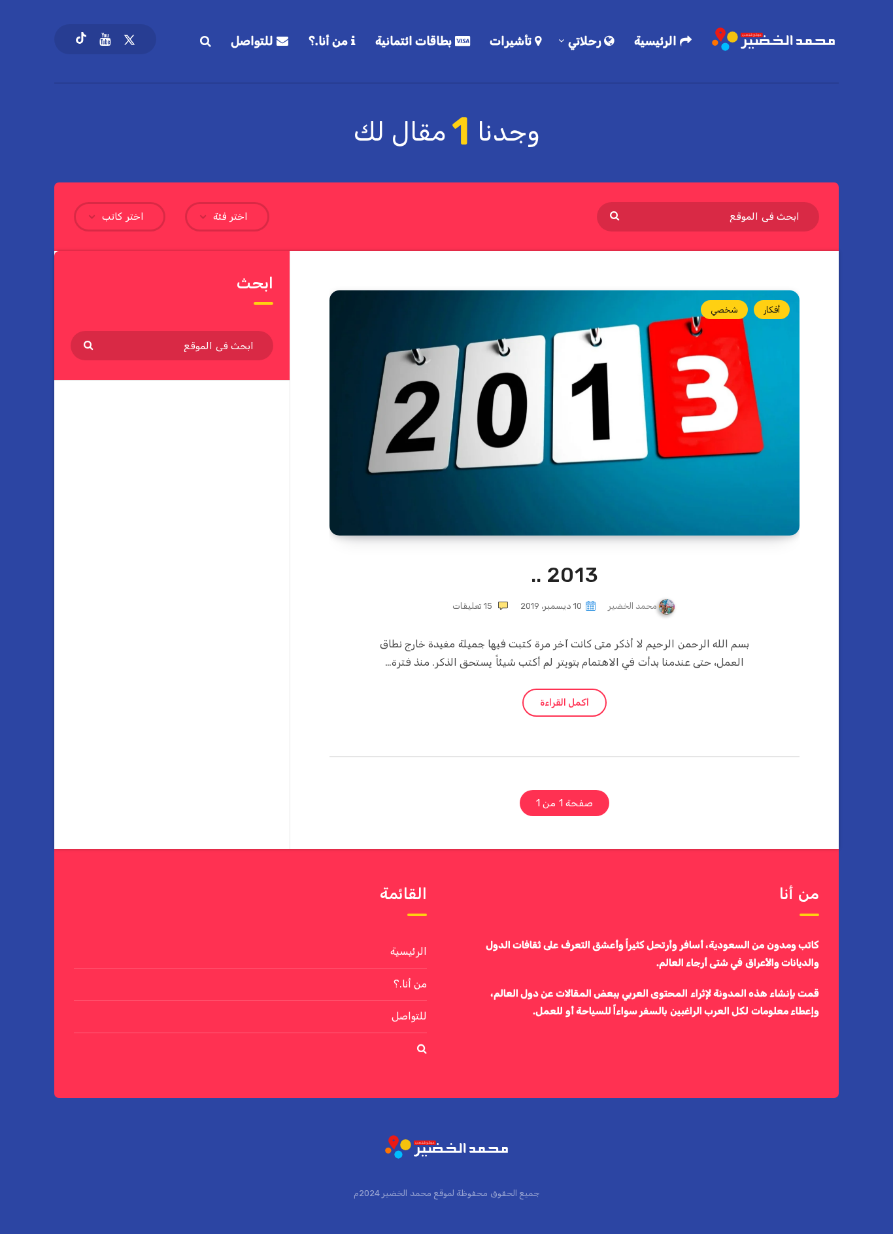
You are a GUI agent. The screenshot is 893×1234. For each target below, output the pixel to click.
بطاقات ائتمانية (415, 41)
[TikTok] (81, 39)
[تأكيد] (616, 215)
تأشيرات (512, 41)
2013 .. (564, 574)
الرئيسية (657, 41)
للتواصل (254, 41)
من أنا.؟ (330, 41)
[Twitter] (129, 39)
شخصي (724, 310)
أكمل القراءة (564, 702)
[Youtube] (104, 39)
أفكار (772, 310)
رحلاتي (586, 41)
